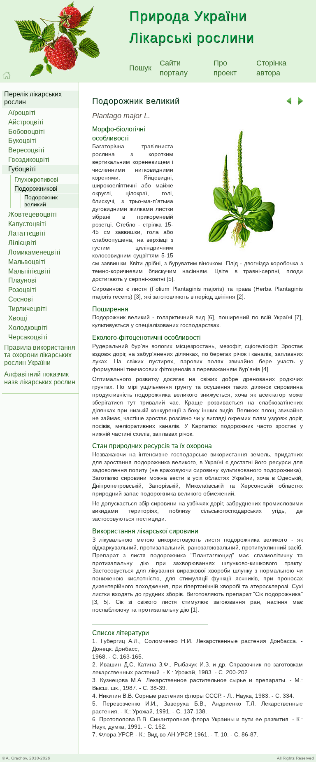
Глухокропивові (36, 179)
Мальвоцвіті (26, 261)
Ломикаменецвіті (34, 252)
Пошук (140, 68)
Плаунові (22, 280)
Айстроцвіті (26, 122)
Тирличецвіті (27, 308)
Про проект (225, 68)
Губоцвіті (22, 169)
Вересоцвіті (26, 150)
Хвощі (17, 318)
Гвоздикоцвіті (28, 159)
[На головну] (6, 75)
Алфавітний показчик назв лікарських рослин (39, 378)
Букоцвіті (22, 140)
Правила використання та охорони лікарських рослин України (39, 355)
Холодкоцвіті (28, 327)
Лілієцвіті (22, 242)
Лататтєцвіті (27, 233)
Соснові (20, 299)
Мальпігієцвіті (29, 271)
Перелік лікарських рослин (33, 98)
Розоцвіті (22, 289)
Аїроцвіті (21, 112)
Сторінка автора (271, 68)
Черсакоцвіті (27, 337)
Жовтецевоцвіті (32, 214)
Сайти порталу (174, 68)
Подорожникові (35, 188)
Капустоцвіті (27, 223)
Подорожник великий (41, 201)
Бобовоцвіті (26, 131)
